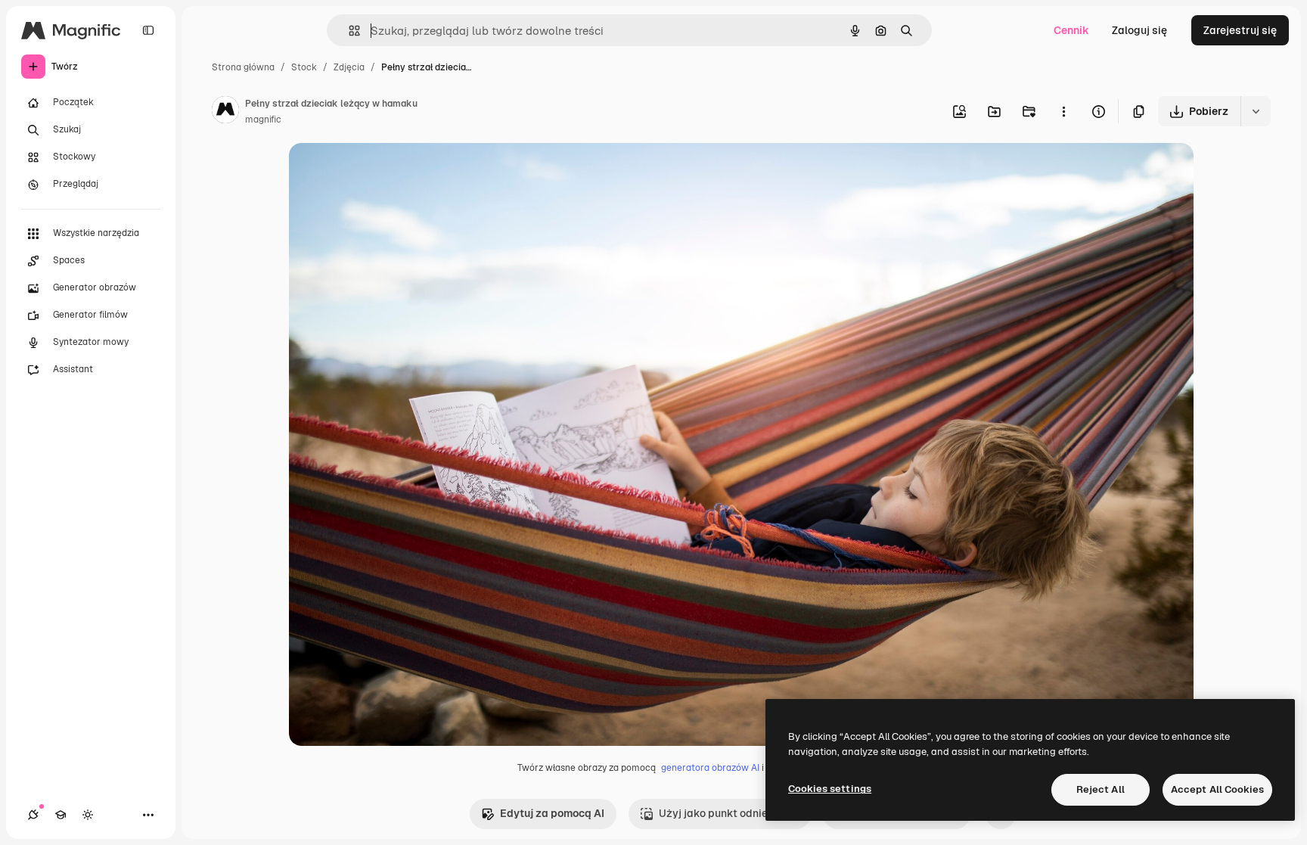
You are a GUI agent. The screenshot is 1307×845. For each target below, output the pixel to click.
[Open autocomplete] (348, 30)
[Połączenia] (33, 815)
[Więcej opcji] (1063, 111)
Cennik (1071, 30)
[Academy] (60, 815)
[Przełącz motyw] (88, 815)
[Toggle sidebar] (148, 30)
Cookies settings (829, 788)
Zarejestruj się (1240, 30)
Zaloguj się (1139, 30)
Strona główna (243, 67)
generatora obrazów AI (710, 768)
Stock (304, 67)
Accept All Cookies (1217, 789)
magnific (263, 119)
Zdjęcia (349, 67)
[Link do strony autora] (225, 112)
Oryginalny (393, 172)
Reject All (1100, 789)
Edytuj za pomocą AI (552, 813)
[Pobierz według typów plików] (1255, 111)
